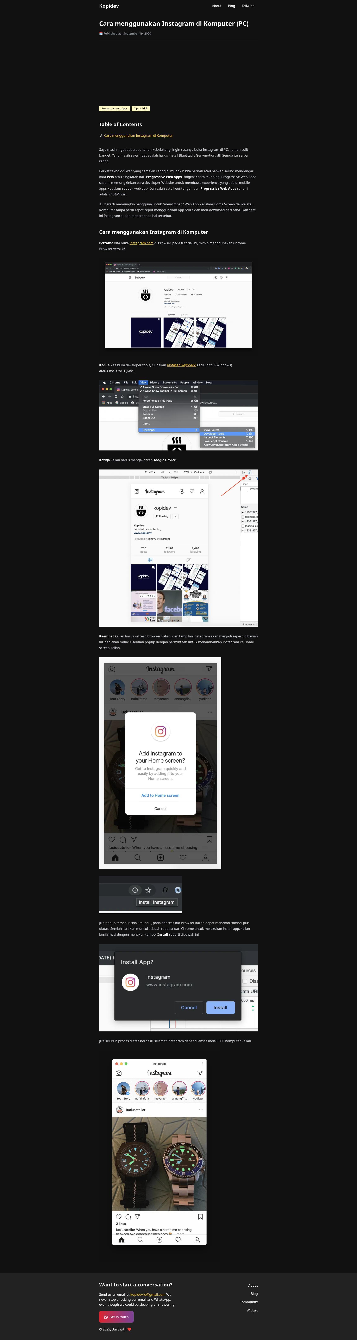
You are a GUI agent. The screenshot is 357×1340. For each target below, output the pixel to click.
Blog (231, 6)
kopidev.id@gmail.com (147, 1294)
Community (249, 1302)
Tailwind (248, 6)
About (216, 6)
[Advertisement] (178, 73)
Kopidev (109, 5)
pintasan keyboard (181, 365)
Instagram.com (142, 243)
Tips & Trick (140, 108)
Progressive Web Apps (114, 108)
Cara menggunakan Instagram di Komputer (138, 135)
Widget (252, 1310)
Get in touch (119, 1317)
